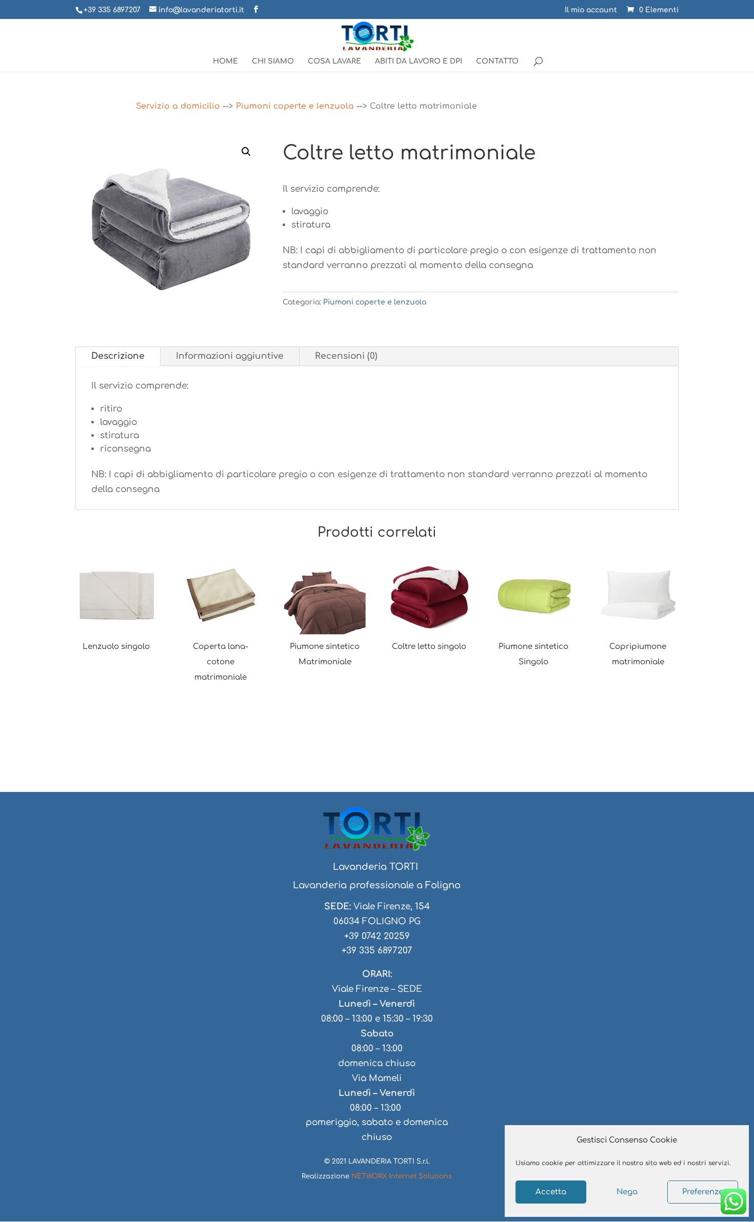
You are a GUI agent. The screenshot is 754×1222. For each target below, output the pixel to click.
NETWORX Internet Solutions (401, 1176)
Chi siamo (273, 61)
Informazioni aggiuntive (230, 356)
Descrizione (118, 356)
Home (225, 61)
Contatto (497, 61)
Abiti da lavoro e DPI (418, 61)
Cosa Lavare (334, 61)
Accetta (550, 1192)
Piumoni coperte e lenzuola (295, 106)
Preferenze (702, 1192)
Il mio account (591, 10)
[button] (246, 151)
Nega (627, 1192)
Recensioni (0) (346, 356)
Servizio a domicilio (178, 106)
